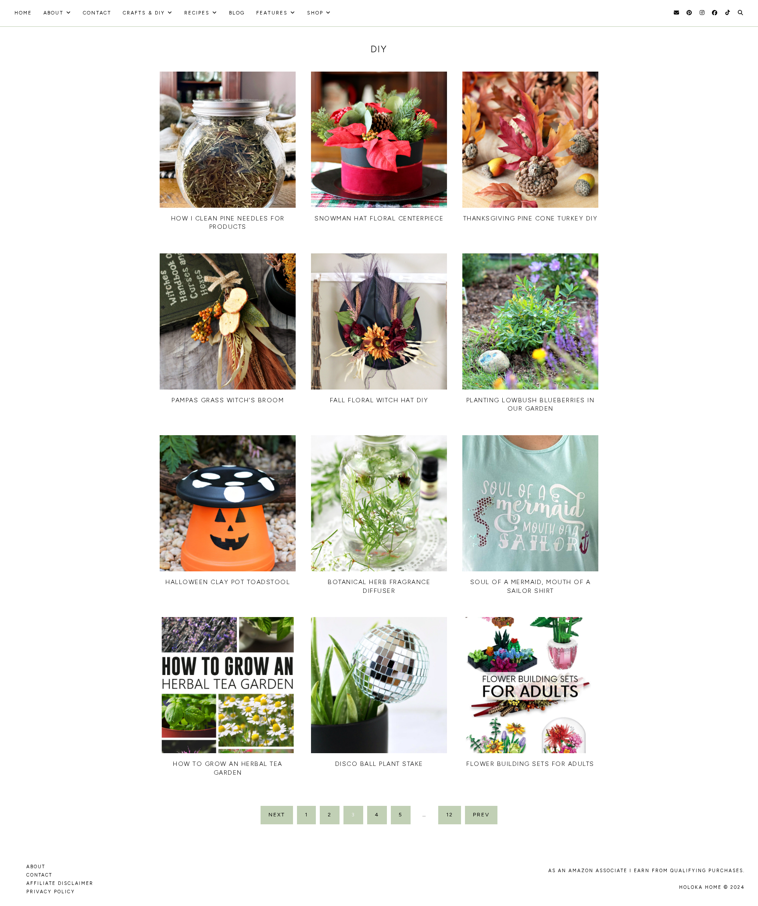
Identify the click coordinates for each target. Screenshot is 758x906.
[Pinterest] (689, 13)
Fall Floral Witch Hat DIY (379, 400)
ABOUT (35, 867)
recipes (197, 13)
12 (449, 815)
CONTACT (39, 875)
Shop (315, 13)
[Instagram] (702, 13)
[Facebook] (714, 13)
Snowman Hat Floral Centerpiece (379, 218)
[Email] (676, 13)
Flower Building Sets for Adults (530, 764)
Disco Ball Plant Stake (379, 764)
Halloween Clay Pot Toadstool (227, 582)
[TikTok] (727, 13)
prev (481, 815)
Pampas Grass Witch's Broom (228, 400)
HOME (23, 13)
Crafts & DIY (144, 13)
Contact (97, 13)
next (276, 815)
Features (272, 13)
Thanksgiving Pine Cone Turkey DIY (530, 218)
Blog (237, 13)
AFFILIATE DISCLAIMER (59, 883)
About (53, 13)
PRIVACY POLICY (50, 892)
